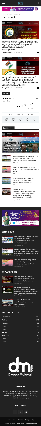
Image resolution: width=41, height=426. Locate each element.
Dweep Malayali (7, 52)
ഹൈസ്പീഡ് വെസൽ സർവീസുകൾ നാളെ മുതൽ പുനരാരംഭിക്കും (23, 302)
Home (4, 14)
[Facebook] (15, 412)
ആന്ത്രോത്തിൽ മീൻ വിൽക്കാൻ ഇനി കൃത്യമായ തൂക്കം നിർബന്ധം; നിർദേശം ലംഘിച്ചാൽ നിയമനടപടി (25, 158)
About (14, 420)
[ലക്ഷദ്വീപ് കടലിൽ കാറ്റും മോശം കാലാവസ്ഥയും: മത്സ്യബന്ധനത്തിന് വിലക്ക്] (6, 169)
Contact (20, 420)
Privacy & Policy (29, 420)
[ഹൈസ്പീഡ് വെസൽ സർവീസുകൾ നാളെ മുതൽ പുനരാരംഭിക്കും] (7, 302)
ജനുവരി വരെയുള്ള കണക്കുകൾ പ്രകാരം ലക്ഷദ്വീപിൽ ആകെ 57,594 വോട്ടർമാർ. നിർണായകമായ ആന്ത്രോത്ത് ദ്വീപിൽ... (20, 81)
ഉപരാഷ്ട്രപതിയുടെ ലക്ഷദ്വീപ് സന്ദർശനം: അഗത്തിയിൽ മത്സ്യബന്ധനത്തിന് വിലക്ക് (23, 180)
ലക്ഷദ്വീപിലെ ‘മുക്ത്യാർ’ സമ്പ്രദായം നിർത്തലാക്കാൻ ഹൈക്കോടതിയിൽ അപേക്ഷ (24, 279)
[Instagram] (20, 412)
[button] (3, 3)
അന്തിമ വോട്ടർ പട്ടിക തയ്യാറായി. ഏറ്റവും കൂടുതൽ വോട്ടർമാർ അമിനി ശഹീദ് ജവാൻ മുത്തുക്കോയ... (20, 46)
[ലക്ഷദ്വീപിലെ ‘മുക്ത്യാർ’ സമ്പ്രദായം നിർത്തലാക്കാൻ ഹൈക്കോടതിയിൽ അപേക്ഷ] (7, 279)
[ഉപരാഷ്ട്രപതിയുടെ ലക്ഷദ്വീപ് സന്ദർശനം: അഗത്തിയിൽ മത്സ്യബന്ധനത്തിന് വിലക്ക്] (6, 180)
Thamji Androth (9, 150)
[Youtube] (26, 412)
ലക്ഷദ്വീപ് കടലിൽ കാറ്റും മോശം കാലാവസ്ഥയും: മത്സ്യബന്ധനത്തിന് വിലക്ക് (25, 169)
